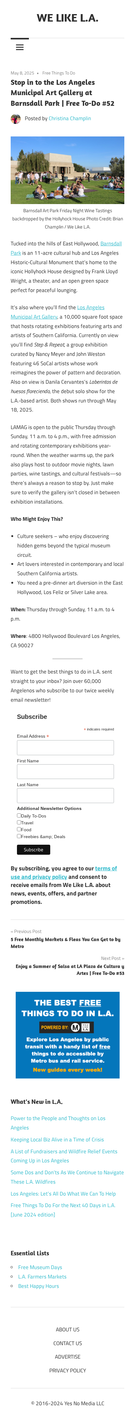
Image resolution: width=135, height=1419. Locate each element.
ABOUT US (67, 1329)
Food (26, 829)
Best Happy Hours (38, 1286)
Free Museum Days (40, 1267)
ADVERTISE (67, 1357)
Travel (27, 822)
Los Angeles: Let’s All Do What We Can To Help (63, 1194)
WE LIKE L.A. (68, 17)
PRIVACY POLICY (67, 1370)
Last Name (28, 784)
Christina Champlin (70, 118)
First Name (28, 760)
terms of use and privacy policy (64, 872)
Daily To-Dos (33, 815)
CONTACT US (67, 1343)
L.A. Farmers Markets (42, 1277)
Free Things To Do (58, 72)
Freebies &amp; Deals (43, 836)
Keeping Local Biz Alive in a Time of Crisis (57, 1139)
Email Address (33, 736)
